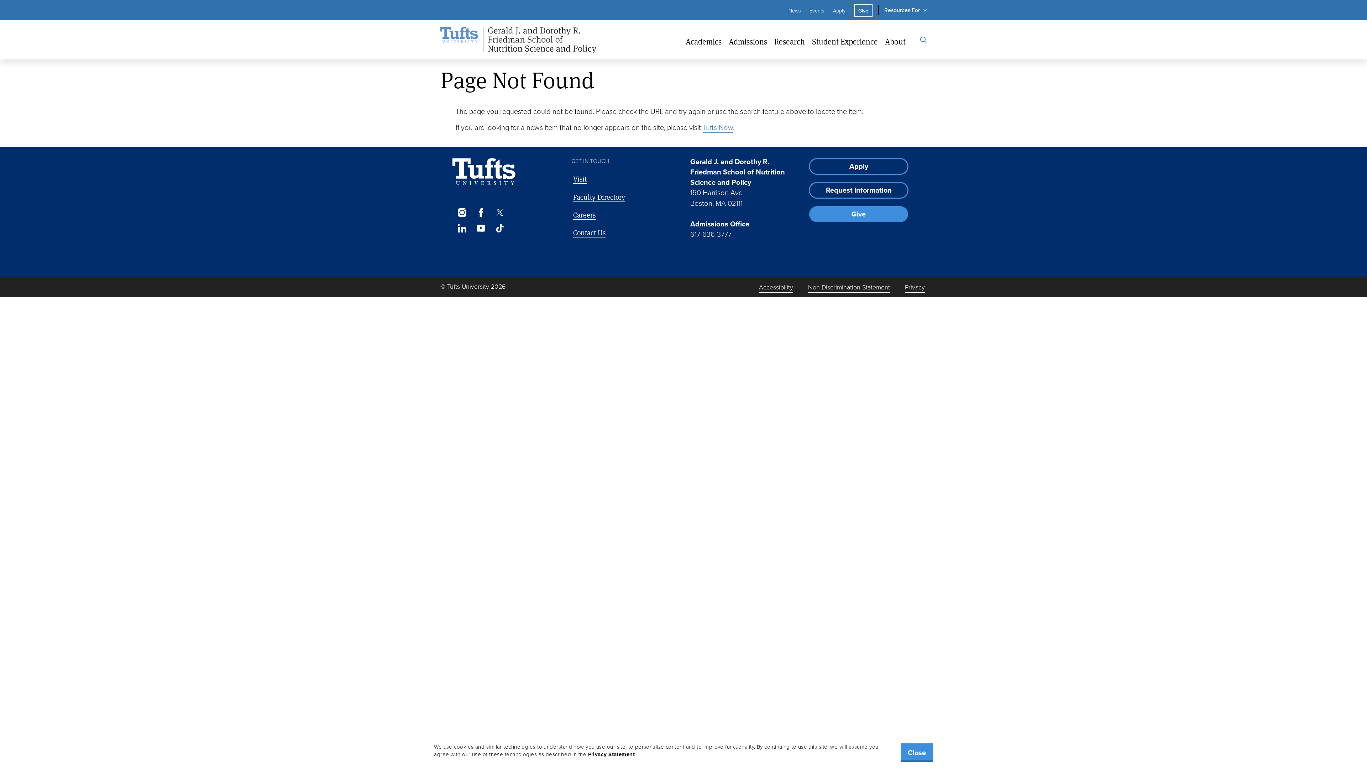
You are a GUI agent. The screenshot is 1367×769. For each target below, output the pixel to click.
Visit (580, 179)
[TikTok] (500, 228)
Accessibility (776, 287)
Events (817, 11)
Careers (584, 215)
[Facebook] (480, 212)
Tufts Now (718, 127)
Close (917, 752)
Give (863, 11)
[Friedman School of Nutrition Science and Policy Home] (518, 40)
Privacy (915, 287)
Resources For (902, 10)
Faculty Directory (599, 197)
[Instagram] (461, 212)
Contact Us (589, 232)
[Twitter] (500, 212)
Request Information (859, 190)
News (795, 11)
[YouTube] (480, 228)
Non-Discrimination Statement (849, 287)
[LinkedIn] (461, 228)
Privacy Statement (611, 754)
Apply (839, 11)
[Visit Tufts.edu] (483, 171)
